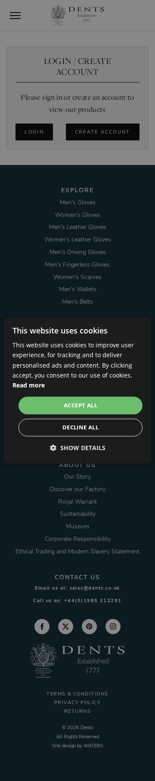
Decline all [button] (80, 428)
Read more (28, 385)
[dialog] (77, 390)
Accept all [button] (80, 405)
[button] (77, 448)
